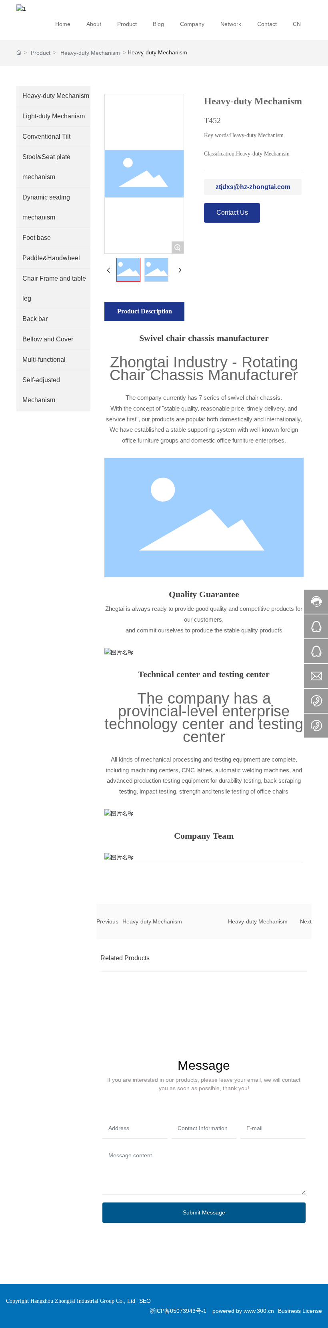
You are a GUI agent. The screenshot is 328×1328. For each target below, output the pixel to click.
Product (40, 53)
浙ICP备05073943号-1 (178, 1311)
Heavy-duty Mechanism (90, 53)
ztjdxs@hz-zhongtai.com (253, 186)
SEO (145, 1301)
